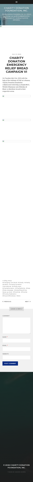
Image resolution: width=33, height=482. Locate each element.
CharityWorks (20, 288)
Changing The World (10, 282)
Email (5, 345)
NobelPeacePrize (21, 290)
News (10, 280)
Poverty (24, 292)
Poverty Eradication (9, 294)
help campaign (8, 290)
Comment (6, 316)
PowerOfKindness (9, 296)
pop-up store (7, 292)
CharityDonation (8, 288)
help (28, 288)
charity (21, 282)
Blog (5, 280)
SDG (19, 296)
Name (4, 337)
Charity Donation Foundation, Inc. (16, 9)
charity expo (17, 286)
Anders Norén (20, 472)
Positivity (17, 292)
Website (5, 354)
